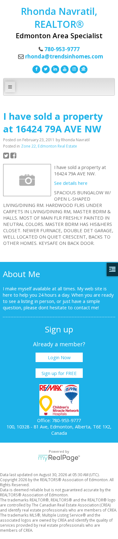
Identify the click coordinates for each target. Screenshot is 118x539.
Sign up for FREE (59, 373)
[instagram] (73, 68)
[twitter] (45, 68)
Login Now (59, 357)
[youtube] (64, 68)
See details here (70, 183)
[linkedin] (54, 68)
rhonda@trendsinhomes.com (64, 56)
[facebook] (35, 68)
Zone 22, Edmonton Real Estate (49, 146)
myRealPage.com (59, 458)
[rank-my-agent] (82, 68)
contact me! (86, 307)
